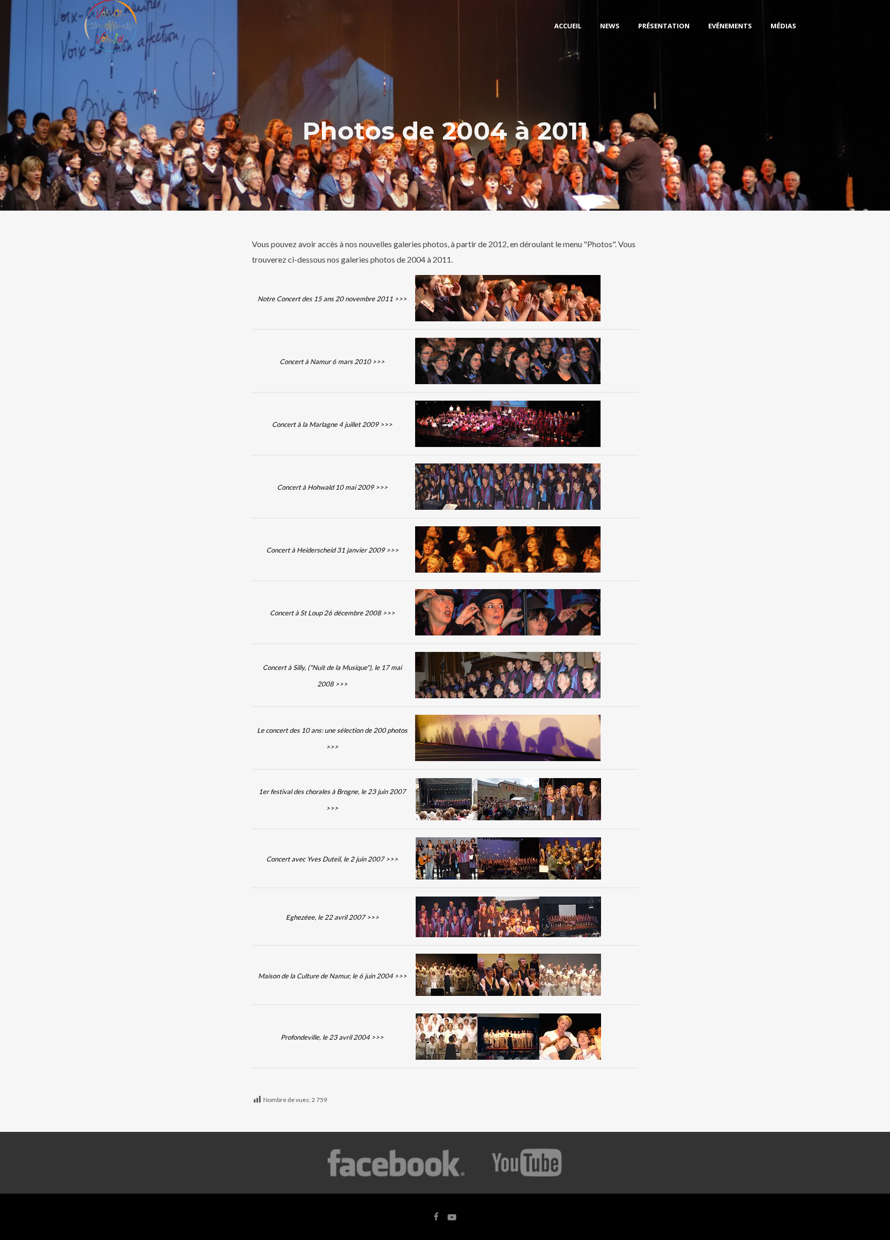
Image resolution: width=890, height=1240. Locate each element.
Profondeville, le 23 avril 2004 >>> (332, 1037)
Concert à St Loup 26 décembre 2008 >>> (332, 613)
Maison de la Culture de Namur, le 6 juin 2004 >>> (332, 976)
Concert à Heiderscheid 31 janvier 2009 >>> (332, 550)
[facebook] (436, 1217)
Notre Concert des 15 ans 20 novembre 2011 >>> (332, 299)
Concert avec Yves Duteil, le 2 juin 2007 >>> (332, 859)
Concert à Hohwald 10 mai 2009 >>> (332, 487)
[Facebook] (396, 1175)
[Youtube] (527, 1175)
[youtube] (452, 1222)
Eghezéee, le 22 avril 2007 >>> (332, 917)
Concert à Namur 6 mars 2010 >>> (332, 361)
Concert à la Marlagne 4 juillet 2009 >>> (332, 424)
